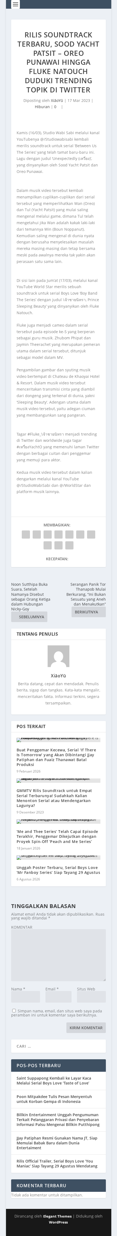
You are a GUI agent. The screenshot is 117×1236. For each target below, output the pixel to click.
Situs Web (86, 989)
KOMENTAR (21, 927)
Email (52, 989)
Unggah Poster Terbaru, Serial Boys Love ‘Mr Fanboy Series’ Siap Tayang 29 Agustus (58, 870)
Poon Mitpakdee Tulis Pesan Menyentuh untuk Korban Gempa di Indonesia (54, 1099)
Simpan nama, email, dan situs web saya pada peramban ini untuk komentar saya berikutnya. (56, 1013)
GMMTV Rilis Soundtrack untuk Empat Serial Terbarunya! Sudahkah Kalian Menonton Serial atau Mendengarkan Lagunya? (54, 798)
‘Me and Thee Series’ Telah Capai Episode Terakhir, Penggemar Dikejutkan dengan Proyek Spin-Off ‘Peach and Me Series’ (57, 836)
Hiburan (42, 106)
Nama (18, 989)
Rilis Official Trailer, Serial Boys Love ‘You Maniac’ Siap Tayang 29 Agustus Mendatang (57, 1163)
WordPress (58, 1222)
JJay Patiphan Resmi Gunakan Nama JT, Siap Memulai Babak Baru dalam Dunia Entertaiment (57, 1142)
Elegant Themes (57, 1216)
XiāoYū (57, 100)
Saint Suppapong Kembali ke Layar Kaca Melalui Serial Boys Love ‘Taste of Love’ (54, 1081)
